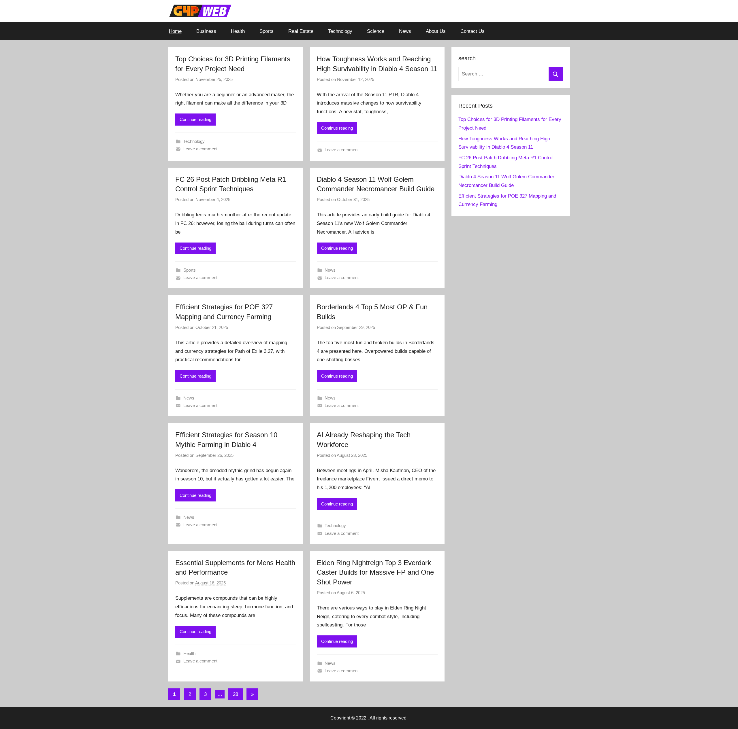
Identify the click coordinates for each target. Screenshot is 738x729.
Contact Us (472, 31)
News (405, 31)
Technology (340, 31)
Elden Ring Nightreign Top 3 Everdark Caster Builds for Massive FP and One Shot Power (375, 572)
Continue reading (195, 119)
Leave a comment (200, 148)
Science (375, 31)
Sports (266, 31)
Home (175, 31)
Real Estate (300, 31)
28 (235, 694)
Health (238, 31)
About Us (436, 31)
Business (206, 31)
